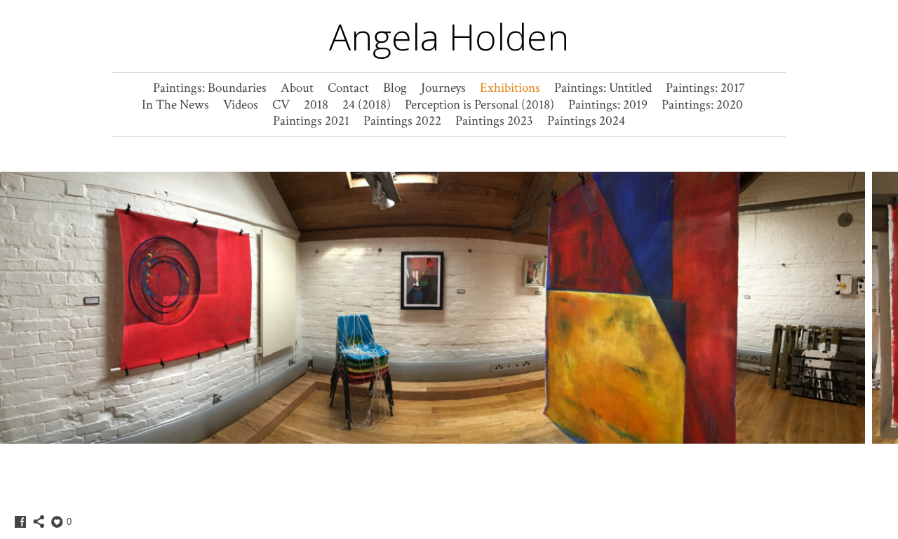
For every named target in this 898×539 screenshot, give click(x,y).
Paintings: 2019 (608, 105)
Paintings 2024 (586, 121)
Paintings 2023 (494, 121)
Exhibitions (510, 88)
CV (281, 105)
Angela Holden (449, 36)
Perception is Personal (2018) (479, 105)
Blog (395, 88)
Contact (348, 88)
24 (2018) (366, 105)
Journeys (443, 88)
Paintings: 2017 (705, 88)
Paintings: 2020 (702, 105)
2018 (316, 105)
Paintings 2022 (402, 121)
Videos (240, 105)
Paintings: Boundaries (210, 88)
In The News (175, 105)
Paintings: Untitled (603, 88)
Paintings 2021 (311, 121)
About (297, 88)
